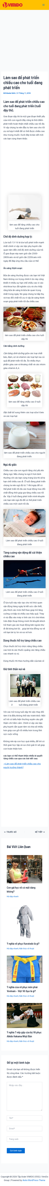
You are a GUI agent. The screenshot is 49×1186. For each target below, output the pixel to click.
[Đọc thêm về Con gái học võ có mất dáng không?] (24, 869)
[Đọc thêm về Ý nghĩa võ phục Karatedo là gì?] (24, 921)
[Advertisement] (24, 44)
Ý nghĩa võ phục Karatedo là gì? (23, 943)
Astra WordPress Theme (34, 1180)
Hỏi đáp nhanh (13, 896)
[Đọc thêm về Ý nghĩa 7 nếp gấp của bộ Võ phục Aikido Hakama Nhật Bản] (24, 1015)
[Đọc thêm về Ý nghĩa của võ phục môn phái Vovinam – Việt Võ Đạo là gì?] (24, 969)
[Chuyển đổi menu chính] (43, 5)
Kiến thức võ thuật (26, 949)
